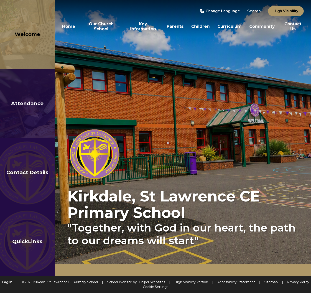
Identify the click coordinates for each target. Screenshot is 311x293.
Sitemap (271, 282)
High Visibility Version (191, 282)
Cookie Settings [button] (155, 287)
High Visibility (285, 11)
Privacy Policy (298, 282)
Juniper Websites (151, 282)
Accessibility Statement (236, 282)
